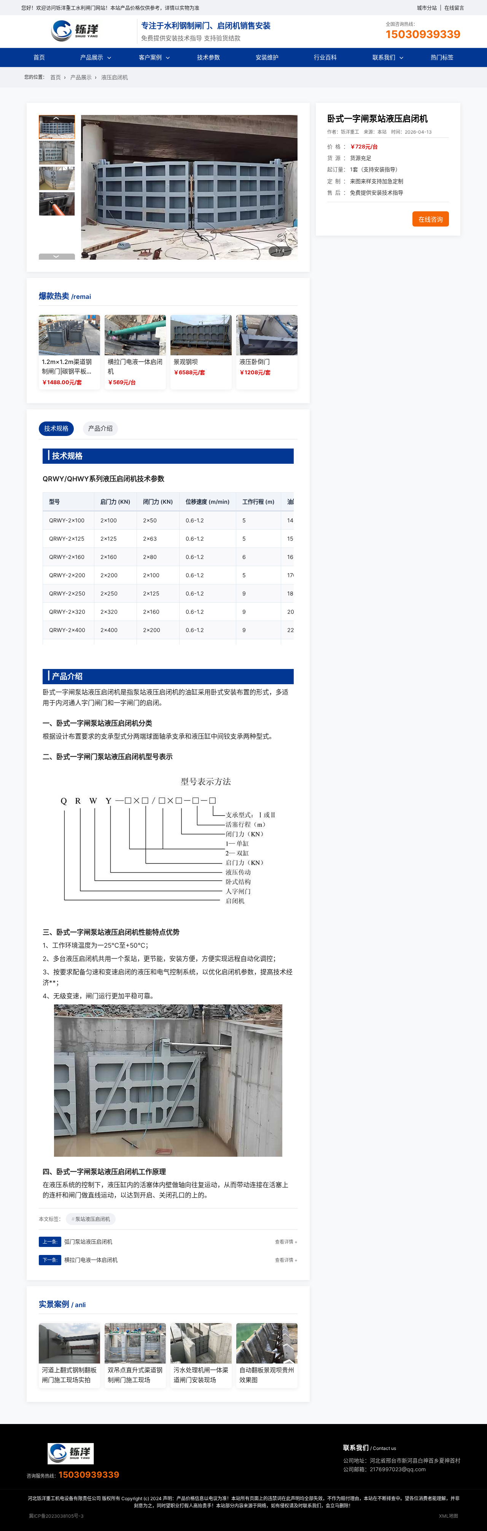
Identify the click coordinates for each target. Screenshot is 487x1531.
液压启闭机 (114, 77)
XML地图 (448, 1516)
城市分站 (427, 8)
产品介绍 (100, 428)
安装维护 (267, 57)
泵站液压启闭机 (92, 1219)
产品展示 (91, 57)
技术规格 (56, 428)
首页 (39, 57)
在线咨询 (431, 219)
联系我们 (383, 57)
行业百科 (325, 57)
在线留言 (454, 8)
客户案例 (150, 57)
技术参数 (208, 57)
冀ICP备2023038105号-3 (56, 1516)
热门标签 (442, 57)
